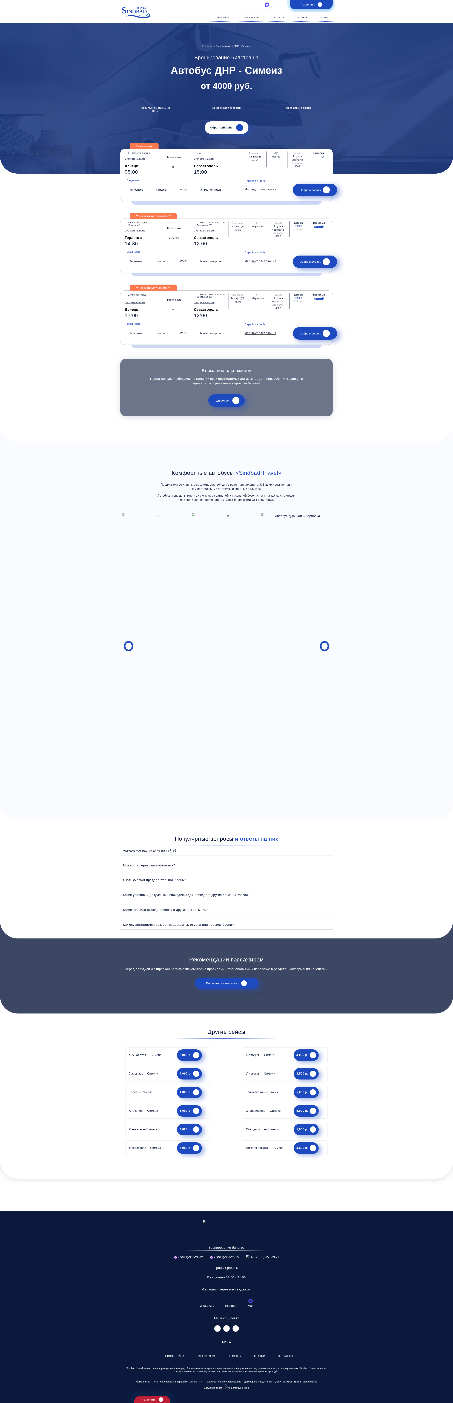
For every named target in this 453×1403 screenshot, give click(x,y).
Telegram (231, 1305)
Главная (207, 46)
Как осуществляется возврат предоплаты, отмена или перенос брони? (178, 924)
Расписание (252, 17)
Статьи (302, 17)
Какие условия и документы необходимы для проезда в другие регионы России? (186, 895)
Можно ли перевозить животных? (149, 865)
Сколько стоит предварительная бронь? (154, 880)
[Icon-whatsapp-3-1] (244, 4)
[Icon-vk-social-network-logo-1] (217, 1328)
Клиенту (279, 17)
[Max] (250, 1301)
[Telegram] (231, 1301)
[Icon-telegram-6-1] (256, 4)
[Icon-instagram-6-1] (226, 1328)
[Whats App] (207, 1301)
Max (250, 1305)
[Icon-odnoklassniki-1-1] (236, 1328)
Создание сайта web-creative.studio (226, 1388)
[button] (260, 189)
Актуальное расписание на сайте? (150, 850)
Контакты (327, 17)
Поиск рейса (222, 17)
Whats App (207, 1305)
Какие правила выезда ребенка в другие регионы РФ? (165, 910)
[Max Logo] (267, 4)
